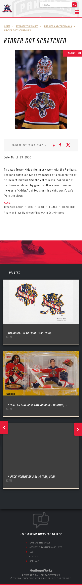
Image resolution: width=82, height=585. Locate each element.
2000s (41, 207)
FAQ (31, 552)
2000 (30, 207)
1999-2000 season (13, 207)
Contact (33, 556)
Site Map (34, 561)
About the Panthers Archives (45, 547)
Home (7, 26)
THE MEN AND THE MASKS (58, 26)
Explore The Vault (27, 26)
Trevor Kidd (68, 207)
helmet (53, 207)
